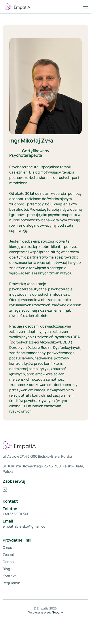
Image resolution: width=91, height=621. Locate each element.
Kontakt (9, 575)
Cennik (8, 561)
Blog (6, 568)
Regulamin (11, 582)
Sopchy (57, 612)
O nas (7, 547)
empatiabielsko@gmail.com (26, 526)
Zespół (8, 554)
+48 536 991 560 (16, 513)
